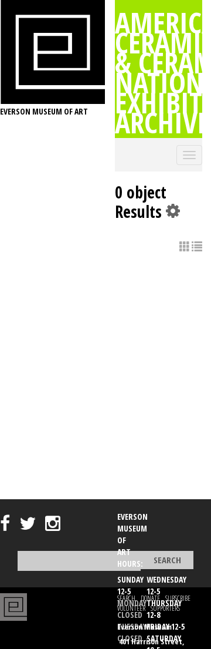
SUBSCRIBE (177, 598)
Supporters (165, 608)
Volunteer (131, 608)
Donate (150, 598)
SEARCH (126, 598)
